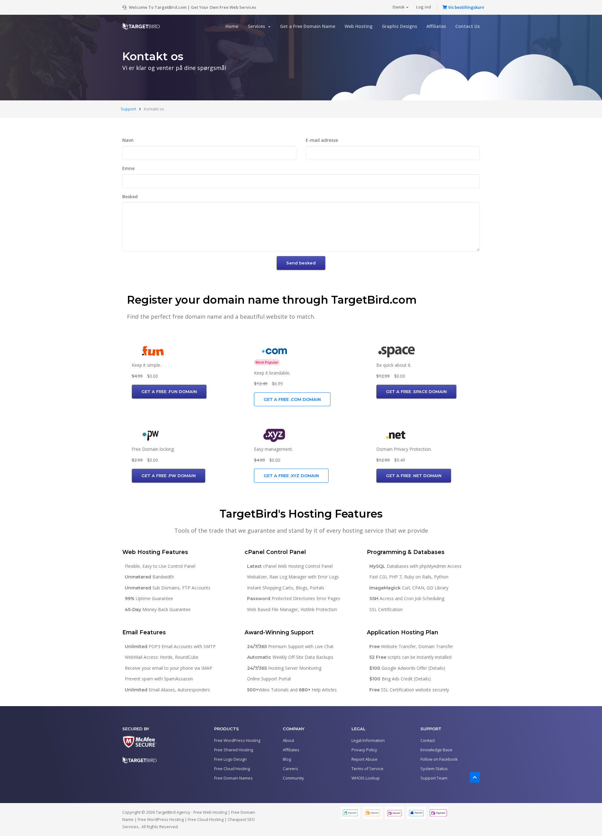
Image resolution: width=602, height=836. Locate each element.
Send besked (301, 262)
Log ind (423, 7)
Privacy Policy (364, 750)
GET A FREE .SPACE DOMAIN (416, 391)
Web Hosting (358, 26)
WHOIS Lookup (365, 778)
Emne (128, 168)
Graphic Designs (399, 26)
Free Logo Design (230, 759)
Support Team (433, 778)
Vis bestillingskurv (465, 7)
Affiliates (436, 26)
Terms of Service (367, 768)
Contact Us (467, 26)
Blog (287, 759)
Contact (427, 740)
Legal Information (368, 740)
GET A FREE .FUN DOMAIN (169, 391)
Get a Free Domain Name (307, 26)
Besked (130, 197)
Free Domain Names (233, 778)
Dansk (399, 7)
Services (257, 26)
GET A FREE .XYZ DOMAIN (291, 475)
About (288, 740)
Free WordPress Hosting (237, 740)
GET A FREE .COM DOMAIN (292, 399)
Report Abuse (364, 759)
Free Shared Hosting (233, 750)
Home (231, 26)
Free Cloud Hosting (232, 768)
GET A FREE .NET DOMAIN (413, 475)
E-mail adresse (322, 140)
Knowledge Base (436, 750)
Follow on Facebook (439, 759)
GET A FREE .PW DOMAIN (168, 475)
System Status (434, 768)
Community (293, 778)
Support (129, 109)
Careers (290, 768)
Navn (128, 140)
